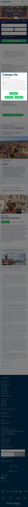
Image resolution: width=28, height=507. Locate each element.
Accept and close (19, 97)
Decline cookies (9, 97)
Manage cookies (13, 93)
